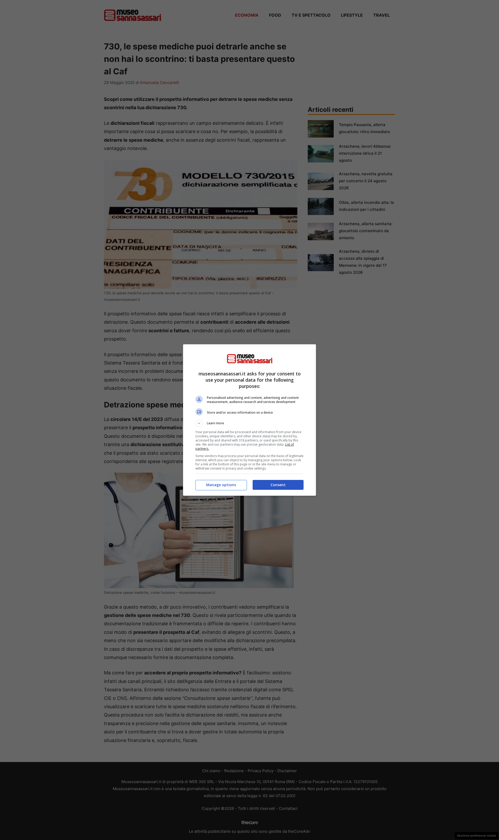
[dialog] (249, 420)
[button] (249, 423)
